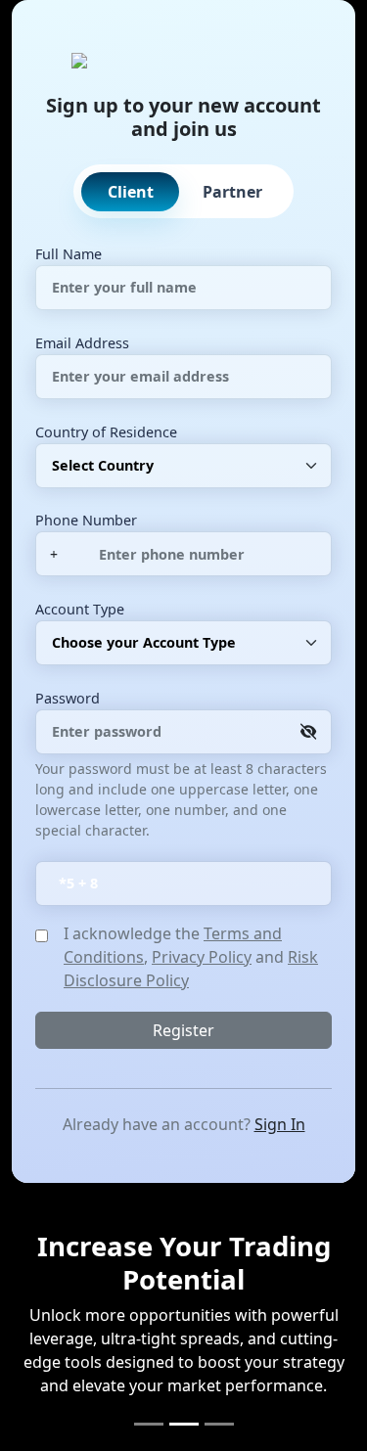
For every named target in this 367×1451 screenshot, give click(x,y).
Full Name (68, 254)
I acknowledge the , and (191, 957)
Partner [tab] (232, 192)
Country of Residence (106, 432)
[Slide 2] (184, 1424)
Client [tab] (131, 192)
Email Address (82, 343)
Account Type (79, 609)
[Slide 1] (148, 1424)
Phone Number (86, 520)
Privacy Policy (202, 957)
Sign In (279, 1124)
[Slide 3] (219, 1424)
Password (67, 698)
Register (183, 1030)
